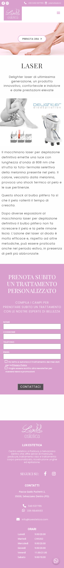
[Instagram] (7, 3)
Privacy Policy (19, 365)
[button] (58, 12)
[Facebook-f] (3, 3)
